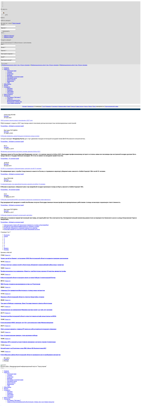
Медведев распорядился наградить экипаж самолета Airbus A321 (20, 151)
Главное (6, 68)
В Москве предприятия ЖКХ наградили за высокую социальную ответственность (26, 199)
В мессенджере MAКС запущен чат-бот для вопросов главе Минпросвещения (27, 322)
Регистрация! (16, 23)
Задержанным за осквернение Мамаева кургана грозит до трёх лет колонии (26, 309)
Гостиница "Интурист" (14, 97)
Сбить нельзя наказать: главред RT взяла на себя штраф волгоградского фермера (28, 329)
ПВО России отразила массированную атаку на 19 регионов (20, 284)
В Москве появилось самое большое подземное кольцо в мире (20, 136)
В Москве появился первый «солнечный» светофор (16, 215)
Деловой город (12, 78)
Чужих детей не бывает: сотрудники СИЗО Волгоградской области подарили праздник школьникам (34, 258)
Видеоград (10, 81)
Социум (9, 72)
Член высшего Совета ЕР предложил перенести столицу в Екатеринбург (26, 225)
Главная (6, 359)
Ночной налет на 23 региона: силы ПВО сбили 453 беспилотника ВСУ (23, 348)
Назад (6, 236)
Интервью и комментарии (15, 76)
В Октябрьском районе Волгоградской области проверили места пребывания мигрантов (30, 354)
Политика (10, 73)
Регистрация (4, 63)
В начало (7, 235)
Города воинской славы (111, 106)
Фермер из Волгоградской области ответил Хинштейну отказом (22, 297)
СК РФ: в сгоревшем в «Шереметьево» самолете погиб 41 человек (21, 168)
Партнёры (10, 91)
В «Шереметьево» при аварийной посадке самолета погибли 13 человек (23, 184)
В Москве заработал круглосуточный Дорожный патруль (22, 229)
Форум (6, 85)
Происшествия (11, 70)
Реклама (9, 88)
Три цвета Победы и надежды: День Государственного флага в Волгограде (26, 303)
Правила (10, 90)
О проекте (7, 87)
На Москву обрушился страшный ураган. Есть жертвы (20, 228)
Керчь (86, 106)
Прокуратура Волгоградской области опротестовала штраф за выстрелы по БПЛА (28, 316)
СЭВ (8, 82)
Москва (24, 106)
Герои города (11, 79)
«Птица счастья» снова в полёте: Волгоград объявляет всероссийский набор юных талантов (32, 264)
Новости (6, 69)
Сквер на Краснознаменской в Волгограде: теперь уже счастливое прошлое (14, 101)
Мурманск (48, 106)
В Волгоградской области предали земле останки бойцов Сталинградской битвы (28, 277)
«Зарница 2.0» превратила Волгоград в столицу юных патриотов (23, 290)
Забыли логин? (8, 37)
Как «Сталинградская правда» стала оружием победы (19, 335)
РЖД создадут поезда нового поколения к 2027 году (17, 120)
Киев (68, 106)
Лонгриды (7, 96)
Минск (90, 106)
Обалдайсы (7, 84)
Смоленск (54, 106)
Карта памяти (8, 94)
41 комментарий (14, 158)
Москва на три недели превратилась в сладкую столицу (21, 226)
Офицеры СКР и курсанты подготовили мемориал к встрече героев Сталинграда (28, 342)
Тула (43, 106)
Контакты (10, 93)
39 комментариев (14, 189)
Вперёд (6, 248)
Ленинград (30, 106)
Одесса (73, 106)
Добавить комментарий (16, 126)
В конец (6, 249)
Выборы (9, 75)
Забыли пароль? (9, 35)
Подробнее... (4, 126)
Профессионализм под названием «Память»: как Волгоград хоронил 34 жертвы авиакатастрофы (33, 271)
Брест (94, 106)
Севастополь (79, 106)
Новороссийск (62, 106)
